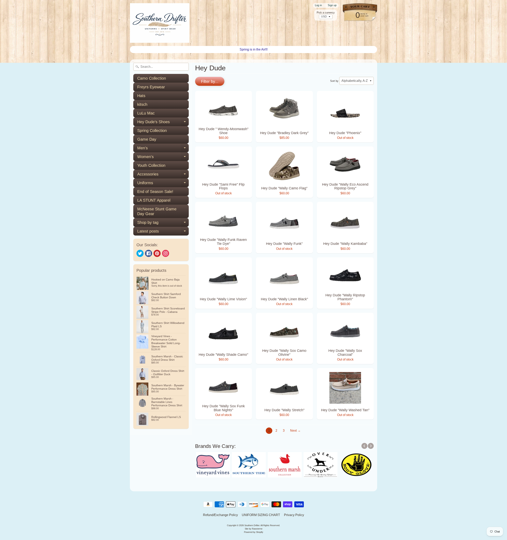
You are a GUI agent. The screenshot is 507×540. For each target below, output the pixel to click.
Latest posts (163, 232)
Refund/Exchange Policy (220, 515)
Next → (295, 430)
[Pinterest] (157, 253)
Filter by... (209, 81)
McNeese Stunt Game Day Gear (156, 211)
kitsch (142, 104)
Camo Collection (151, 78)
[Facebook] (148, 253)
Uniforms (163, 184)
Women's (163, 158)
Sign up (332, 5)
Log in (318, 5)
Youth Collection (151, 165)
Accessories (163, 175)
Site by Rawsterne (253, 529)
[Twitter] (140, 253)
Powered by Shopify (253, 532)
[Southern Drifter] (159, 23)
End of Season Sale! (155, 191)
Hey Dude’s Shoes (163, 123)
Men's (163, 149)
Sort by (334, 80)
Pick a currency (326, 12)
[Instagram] (165, 253)
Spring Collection (152, 130)
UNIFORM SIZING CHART (261, 515)
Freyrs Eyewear (151, 87)
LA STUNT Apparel (153, 200)
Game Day (146, 139)
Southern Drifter (251, 525)
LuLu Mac (146, 113)
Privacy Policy (294, 515)
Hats (141, 95)
